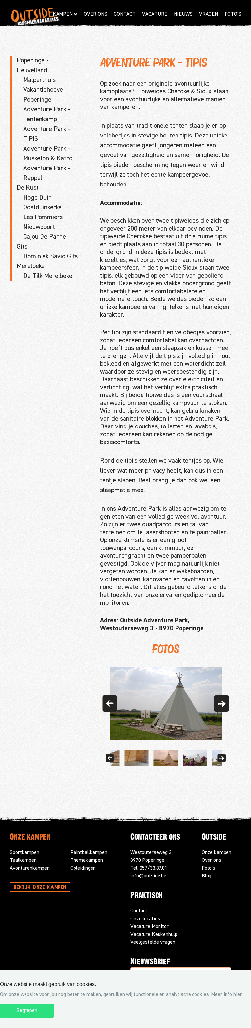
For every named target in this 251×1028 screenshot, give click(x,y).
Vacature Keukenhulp (153, 934)
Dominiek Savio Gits (50, 256)
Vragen (208, 14)
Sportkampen (24, 852)
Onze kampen (216, 852)
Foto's (233, 14)
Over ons (211, 860)
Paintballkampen (88, 852)
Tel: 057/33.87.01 (148, 868)
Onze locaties (145, 919)
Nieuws (183, 14)
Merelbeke (31, 266)
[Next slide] (221, 758)
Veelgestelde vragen (152, 942)
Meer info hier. (227, 994)
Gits (22, 246)
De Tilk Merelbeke (47, 276)
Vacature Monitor (149, 926)
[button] (109, 703)
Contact (125, 14)
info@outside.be (148, 876)
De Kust (28, 188)
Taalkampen (23, 860)
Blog (206, 876)
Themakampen (86, 860)
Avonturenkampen (30, 868)
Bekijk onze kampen (40, 887)
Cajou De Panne (44, 236)
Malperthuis (39, 80)
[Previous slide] (110, 758)
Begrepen (26, 1010)
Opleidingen (83, 868)
